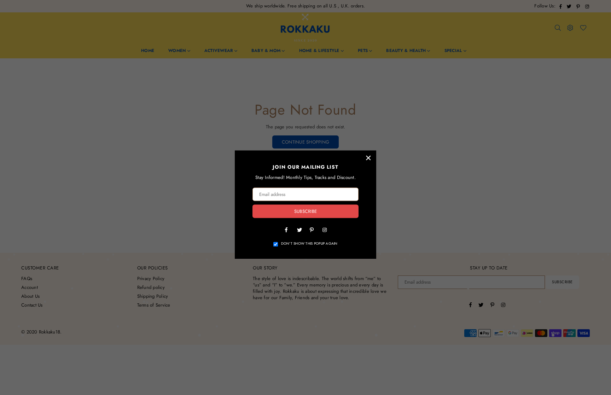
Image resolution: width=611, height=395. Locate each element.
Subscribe (305, 211)
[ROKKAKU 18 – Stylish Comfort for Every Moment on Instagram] (324, 229)
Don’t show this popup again (309, 244)
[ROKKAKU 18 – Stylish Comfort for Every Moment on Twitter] (299, 229)
